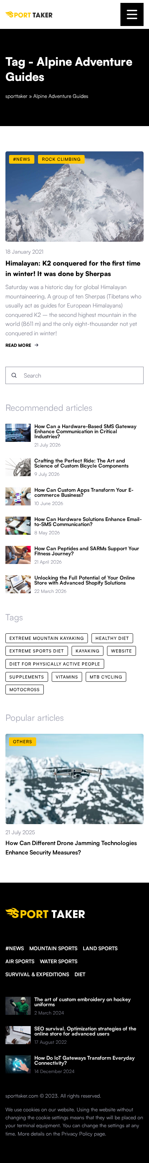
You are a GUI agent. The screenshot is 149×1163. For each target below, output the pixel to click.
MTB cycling (106, 677)
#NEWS (14, 948)
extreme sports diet (36, 651)
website (121, 651)
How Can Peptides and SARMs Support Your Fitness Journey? (86, 551)
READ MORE (18, 345)
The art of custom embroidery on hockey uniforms (82, 1002)
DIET (79, 974)
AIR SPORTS (19, 961)
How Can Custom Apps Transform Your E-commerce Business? (83, 492)
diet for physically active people (54, 664)
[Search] (14, 375)
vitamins (67, 677)
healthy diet (112, 638)
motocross (24, 689)
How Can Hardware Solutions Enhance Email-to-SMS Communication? (88, 522)
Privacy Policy (77, 1133)
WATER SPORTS (58, 961)
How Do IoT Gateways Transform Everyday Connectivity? (84, 1060)
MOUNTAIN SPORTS (53, 948)
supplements (26, 677)
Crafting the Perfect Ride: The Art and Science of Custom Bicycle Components (81, 463)
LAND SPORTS (100, 948)
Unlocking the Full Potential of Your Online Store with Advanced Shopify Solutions (84, 580)
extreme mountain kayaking (46, 638)
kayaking (87, 651)
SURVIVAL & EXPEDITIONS (37, 974)
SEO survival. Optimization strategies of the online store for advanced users (85, 1031)
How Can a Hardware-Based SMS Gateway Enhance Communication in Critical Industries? (85, 431)
